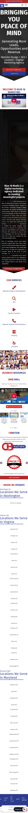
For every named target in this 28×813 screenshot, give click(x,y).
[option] (14, 462)
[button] (2, 6)
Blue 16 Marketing (7, 201)
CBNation (8, 437)
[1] (4, 5)
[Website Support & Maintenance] (14, 321)
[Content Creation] (14, 310)
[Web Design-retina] (14, 446)
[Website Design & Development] (14, 287)
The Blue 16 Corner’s (13, 384)
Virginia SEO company (13, 223)
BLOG (18, 799)
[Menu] (22, 5)
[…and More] (14, 343)
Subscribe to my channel (14, 406)
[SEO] (14, 298)
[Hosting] (14, 332)
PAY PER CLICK (12, 799)
